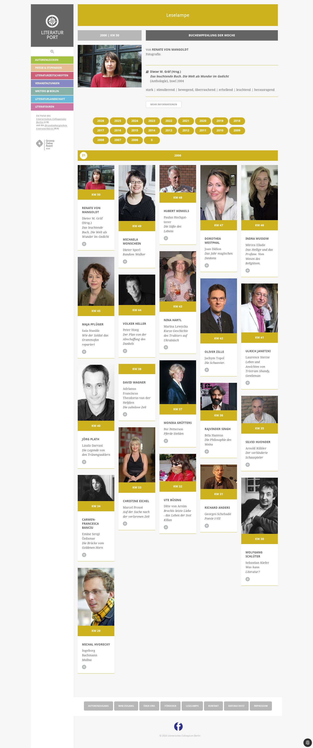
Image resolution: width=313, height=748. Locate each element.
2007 (117, 140)
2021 (185, 121)
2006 (134, 140)
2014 (151, 130)
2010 (220, 130)
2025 (117, 121)
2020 (203, 121)
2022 (168, 121)
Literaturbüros (45, 128)
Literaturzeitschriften (51, 75)
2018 (237, 121)
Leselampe (192, 705)
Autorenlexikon (46, 60)
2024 (134, 121)
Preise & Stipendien (48, 68)
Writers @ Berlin (47, 91)
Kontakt (213, 705)
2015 (134, 130)
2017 (100, 130)
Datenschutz (236, 705)
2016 (117, 130)
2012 (185, 130)
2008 (100, 140)
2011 (203, 130)
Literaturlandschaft (50, 99)
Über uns (149, 705)
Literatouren (44, 106)
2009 (237, 130)
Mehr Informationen (163, 104)
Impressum (261, 705)
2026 (100, 121)
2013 (168, 130)
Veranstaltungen (47, 83)
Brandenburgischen (56, 125)
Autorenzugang (98, 705)
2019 (220, 121)
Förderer (170, 705)
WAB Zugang (126, 705)
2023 (151, 121)
